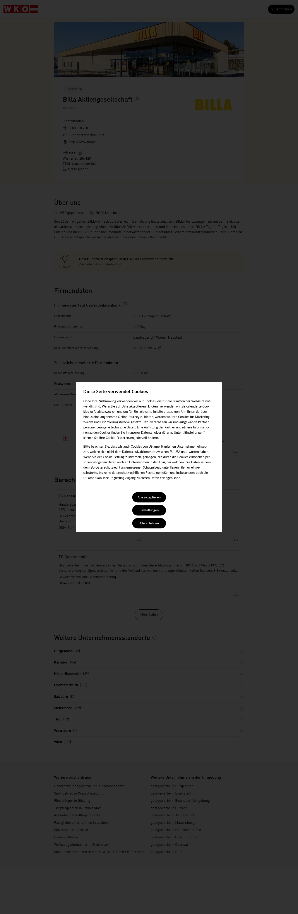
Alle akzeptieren (149, 497)
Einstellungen (149, 510)
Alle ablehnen (149, 523)
